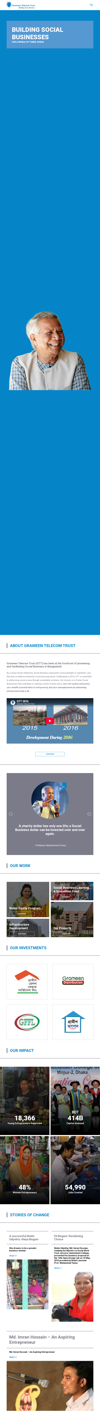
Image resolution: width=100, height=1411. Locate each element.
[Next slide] (89, 814)
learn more (50, 754)
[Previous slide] (11, 814)
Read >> (13, 1255)
